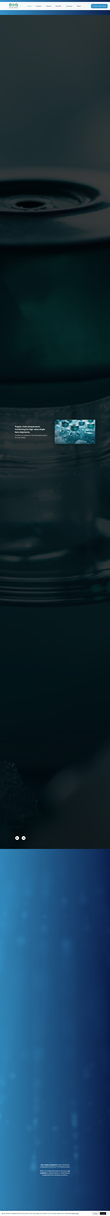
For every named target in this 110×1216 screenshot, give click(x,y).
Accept (103, 1213)
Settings (95, 1213)
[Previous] (17, 838)
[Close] (108, 1213)
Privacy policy (75, 1213)
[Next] (23, 838)
